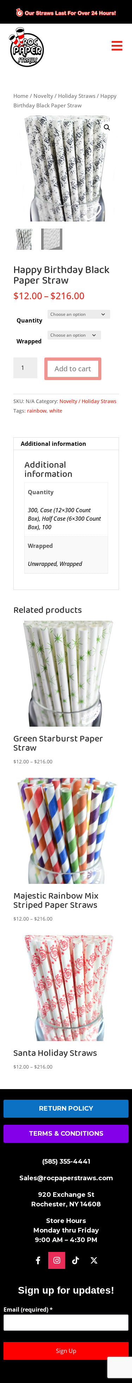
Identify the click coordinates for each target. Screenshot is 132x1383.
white (55, 410)
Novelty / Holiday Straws (64, 95)
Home (21, 95)
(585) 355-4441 (66, 1161)
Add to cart (73, 368)
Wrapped (29, 341)
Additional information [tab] (53, 444)
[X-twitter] (94, 1260)
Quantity (29, 320)
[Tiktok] (75, 1260)
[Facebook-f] (38, 1260)
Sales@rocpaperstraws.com (66, 1178)
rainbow (36, 410)
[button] (107, 127)
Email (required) (28, 1309)
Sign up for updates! (66, 1290)
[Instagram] (56, 1260)
